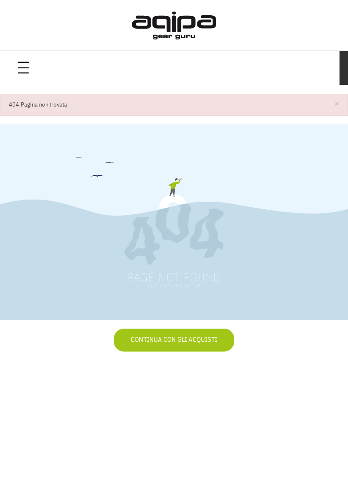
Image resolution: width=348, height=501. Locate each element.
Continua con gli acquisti (174, 340)
